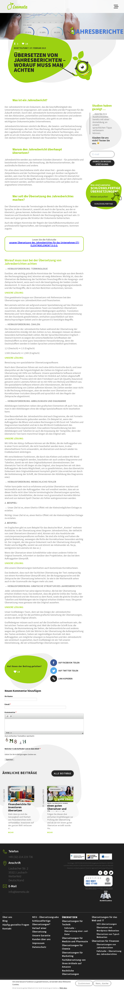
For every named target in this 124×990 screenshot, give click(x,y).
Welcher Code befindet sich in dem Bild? (23, 748)
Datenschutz (39, 947)
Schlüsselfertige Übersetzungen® (103, 205)
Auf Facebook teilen (69, 662)
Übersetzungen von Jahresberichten (106, 946)
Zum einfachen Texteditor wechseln (19, 736)
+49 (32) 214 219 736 (20, 857)
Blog (5, 920)
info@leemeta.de (18, 892)
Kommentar (10, 712)
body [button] (7, 732)
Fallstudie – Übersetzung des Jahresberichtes (109, 953)
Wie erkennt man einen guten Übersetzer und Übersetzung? (57, 807)
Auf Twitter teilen (68, 670)
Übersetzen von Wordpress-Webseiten (108, 929)
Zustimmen (84, 983)
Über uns (7, 917)
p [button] (11, 732)
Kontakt (7, 928)
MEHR (11, 832)
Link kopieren (65, 678)
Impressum (38, 943)
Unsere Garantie (41, 935)
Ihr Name (9, 696)
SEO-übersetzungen (107, 924)
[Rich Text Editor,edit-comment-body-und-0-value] (44, 725)
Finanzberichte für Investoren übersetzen (19, 807)
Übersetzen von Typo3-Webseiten (108, 936)
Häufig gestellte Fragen (15, 924)
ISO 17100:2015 (106, 888)
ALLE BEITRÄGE (62, 773)
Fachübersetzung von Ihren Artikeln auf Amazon (74, 963)
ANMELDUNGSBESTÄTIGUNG (102, 163)
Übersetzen (69, 917)
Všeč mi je (29, 672)
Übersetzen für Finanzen (105, 940)
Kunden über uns (41, 939)
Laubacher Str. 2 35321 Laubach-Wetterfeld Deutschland (18, 874)
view (21, 794)
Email (8, 704)
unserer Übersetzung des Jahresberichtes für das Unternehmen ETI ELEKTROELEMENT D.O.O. (44, 244)
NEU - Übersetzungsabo (45, 917)
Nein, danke (102, 983)
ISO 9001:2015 (91, 888)
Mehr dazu (63, 988)
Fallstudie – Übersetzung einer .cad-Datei (76, 931)
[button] (7, 716)
